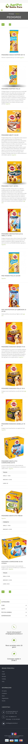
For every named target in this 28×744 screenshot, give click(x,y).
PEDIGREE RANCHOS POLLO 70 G (13, 388)
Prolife (3, 674)
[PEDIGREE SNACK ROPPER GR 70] (14, 41)
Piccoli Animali (6, 612)
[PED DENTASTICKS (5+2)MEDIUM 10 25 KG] (14, 296)
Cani (2, 605)
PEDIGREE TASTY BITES (9, 186)
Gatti (3, 609)
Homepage (11, 13)
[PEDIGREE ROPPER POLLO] (14, 75)
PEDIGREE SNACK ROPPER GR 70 (13, 55)
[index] (14, 6)
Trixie (3, 671)
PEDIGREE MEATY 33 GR (9, 135)
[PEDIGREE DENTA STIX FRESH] (14, 502)
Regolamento (5, 698)
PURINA (4, 679)
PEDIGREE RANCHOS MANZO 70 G (13, 346)
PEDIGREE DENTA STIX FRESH (11, 515)
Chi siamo (4, 691)
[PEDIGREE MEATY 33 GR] (14, 121)
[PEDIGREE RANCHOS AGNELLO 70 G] (14, 410)
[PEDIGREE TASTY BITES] (14, 172)
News (3, 696)
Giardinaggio (6, 615)
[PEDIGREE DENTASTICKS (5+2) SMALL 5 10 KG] (14, 220)
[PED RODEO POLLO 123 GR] (14, 262)
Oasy (3, 681)
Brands (3, 700)
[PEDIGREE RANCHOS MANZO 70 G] (14, 333)
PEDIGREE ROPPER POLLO (10, 89)
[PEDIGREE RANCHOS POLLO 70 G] (14, 374)
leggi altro (22, 57)
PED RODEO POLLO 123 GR (10, 275)
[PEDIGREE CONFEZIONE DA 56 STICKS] (14, 548)
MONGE (4, 676)
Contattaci (4, 693)
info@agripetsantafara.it (12, 723)
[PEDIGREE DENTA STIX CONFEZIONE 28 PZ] (14, 447)
